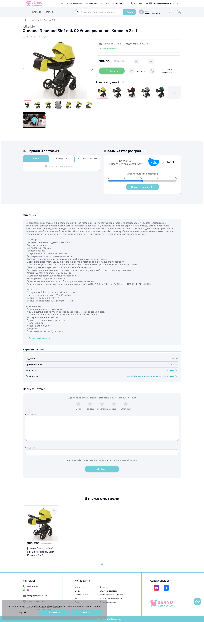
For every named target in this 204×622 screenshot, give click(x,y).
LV (174, 3)
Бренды (103, 587)
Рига (36, 158)
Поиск (130, 12)
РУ (178, 3)
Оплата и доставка (74, 3)
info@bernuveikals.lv (162, 3)
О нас (60, 3)
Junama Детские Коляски (138, 376)
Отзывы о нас (91, 3)
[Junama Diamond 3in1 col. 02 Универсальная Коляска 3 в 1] (34, 120)
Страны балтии (87, 158)
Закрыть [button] (22, 613)
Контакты (117, 3)
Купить (114, 70)
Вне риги (61, 158)
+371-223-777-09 (141, 3)
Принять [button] (86, 613)
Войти (147, 11)
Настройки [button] (54, 613)
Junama (29, 26)
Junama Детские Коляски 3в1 (164, 376)
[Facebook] (166, 588)
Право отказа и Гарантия (112, 594)
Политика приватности (111, 598)
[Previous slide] (23, 69)
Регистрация (151, 13)
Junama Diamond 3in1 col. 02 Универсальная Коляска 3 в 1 (40, 552)
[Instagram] (156, 588)
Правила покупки (108, 602)
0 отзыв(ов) (42, 36)
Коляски (35, 20)
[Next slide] (92, 69)
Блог (108, 3)
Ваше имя (31, 448)
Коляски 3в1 (49, 20)
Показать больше (38, 338)
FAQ (101, 3)
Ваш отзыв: (31, 414)
